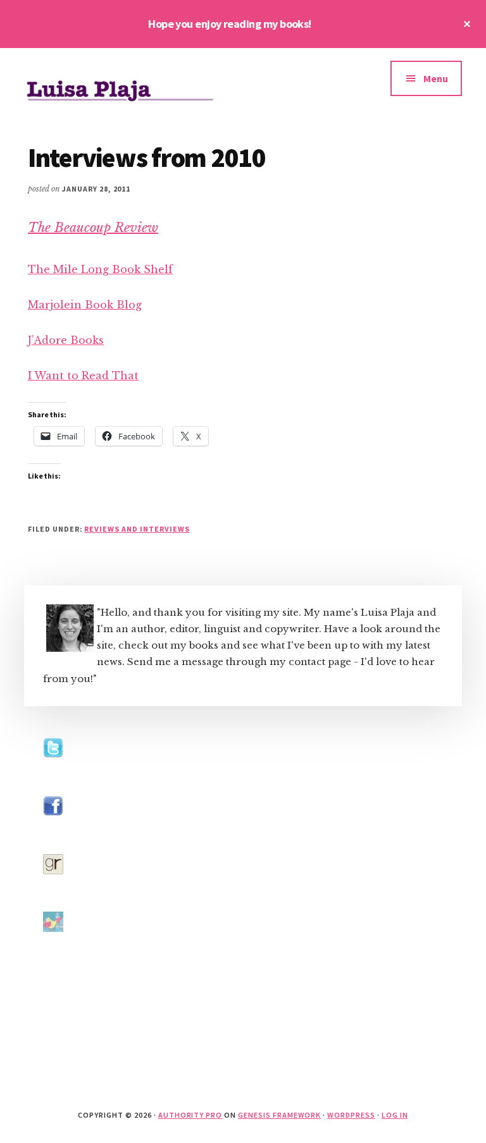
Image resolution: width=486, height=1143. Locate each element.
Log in (395, 1115)
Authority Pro (190, 1115)
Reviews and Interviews (136, 529)
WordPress (351, 1115)
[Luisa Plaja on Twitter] (53, 770)
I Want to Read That (83, 375)
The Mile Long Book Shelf (100, 269)
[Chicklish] (53, 944)
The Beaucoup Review (93, 227)
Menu (435, 78)
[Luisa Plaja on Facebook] (53, 828)
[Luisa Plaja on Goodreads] (53, 886)
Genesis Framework (279, 1115)
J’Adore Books (66, 340)
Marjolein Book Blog (85, 304)
